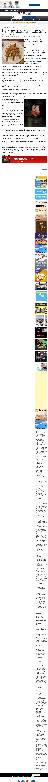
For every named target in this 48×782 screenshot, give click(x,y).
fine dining (24, 37)
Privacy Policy (21, 776)
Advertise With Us (34, 776)
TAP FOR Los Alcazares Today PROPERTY (24, 22)
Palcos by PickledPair (33, 58)
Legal (25, 776)
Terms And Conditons (15, 776)
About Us (28, 776)
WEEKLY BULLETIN (20, 10)
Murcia (31, 41)
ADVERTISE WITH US (12, 10)
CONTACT (6, 10)
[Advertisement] (41, 390)
